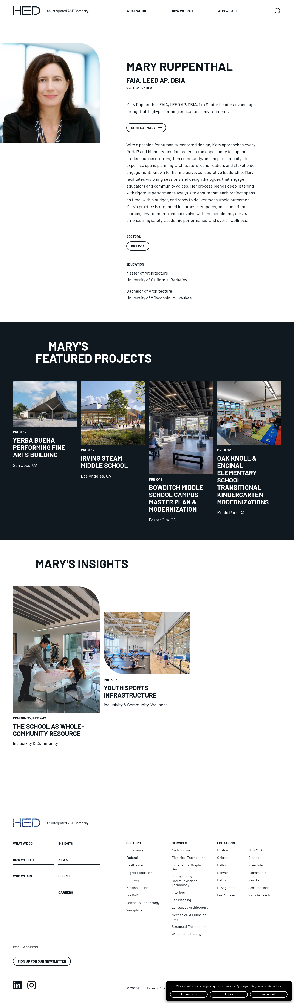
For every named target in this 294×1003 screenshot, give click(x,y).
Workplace (134, 910)
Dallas (221, 865)
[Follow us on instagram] (31, 985)
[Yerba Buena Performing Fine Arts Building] (45, 452)
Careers (65, 892)
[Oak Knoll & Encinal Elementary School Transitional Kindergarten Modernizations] (249, 452)
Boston (222, 850)
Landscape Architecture (190, 907)
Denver (222, 872)
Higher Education (139, 872)
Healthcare (134, 865)
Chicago (223, 857)
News (63, 859)
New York (255, 850)
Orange (253, 857)
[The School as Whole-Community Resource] (56, 665)
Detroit (222, 880)
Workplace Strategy (186, 934)
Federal (132, 857)
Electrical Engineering (189, 857)
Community (135, 850)
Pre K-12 (138, 246)
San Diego (255, 880)
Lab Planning (181, 900)
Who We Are (228, 10)
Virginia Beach (259, 895)
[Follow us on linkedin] (17, 985)
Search (277, 11)
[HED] (51, 10)
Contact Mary (143, 127)
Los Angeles (226, 895)
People (64, 876)
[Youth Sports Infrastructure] (147, 678)
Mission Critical (137, 887)
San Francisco (258, 887)
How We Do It (182, 10)
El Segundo (225, 887)
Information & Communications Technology (184, 881)
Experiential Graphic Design (187, 867)
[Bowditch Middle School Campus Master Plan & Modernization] (181, 452)
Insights (65, 843)
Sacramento (257, 872)
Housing (132, 880)
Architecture (181, 850)
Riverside (255, 865)
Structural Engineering (189, 926)
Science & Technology (142, 903)
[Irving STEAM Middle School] (113, 452)
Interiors (178, 892)
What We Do (136, 10)
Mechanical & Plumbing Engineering (189, 917)
